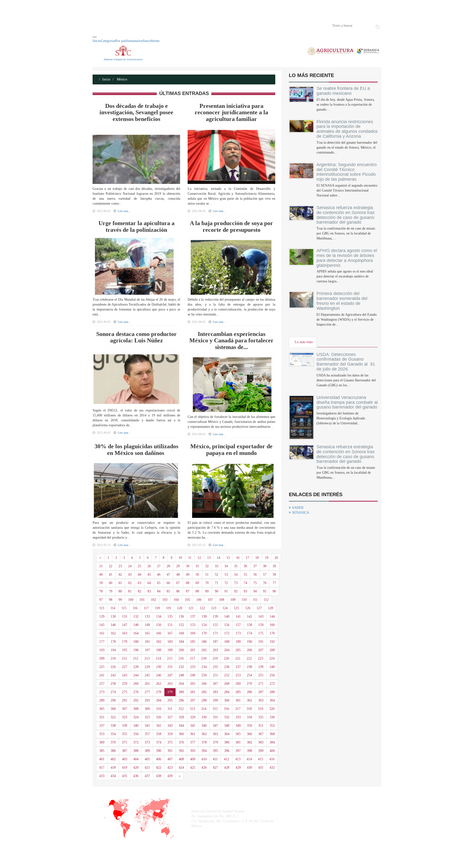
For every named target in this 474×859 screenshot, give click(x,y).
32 (207, 566)
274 (113, 692)
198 (158, 650)
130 (113, 616)
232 (181, 667)
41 (110, 574)
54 (235, 574)
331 (215, 717)
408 (181, 759)
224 (272, 658)
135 (170, 616)
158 (249, 625)
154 (204, 625)
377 (192, 742)
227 (124, 667)
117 (146, 608)
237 (238, 667)
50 (197, 574)
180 (135, 642)
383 (260, 742)
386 (113, 751)
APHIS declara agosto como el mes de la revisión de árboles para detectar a (346, 258)
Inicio (100, 25)
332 (226, 717)
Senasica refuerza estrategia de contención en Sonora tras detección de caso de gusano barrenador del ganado (345, 215)
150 (158, 625)
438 (158, 776)
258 (113, 683)
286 (249, 692)
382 (249, 742)
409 (192, 759)
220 (226, 658)
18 (257, 558)
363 (215, 734)
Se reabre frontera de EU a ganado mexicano (343, 91)
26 (149, 566)
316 (226, 709)
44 (139, 574)
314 (203, 709)
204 (226, 650)
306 (113, 709)
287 (260, 692)
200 (181, 650)
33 (216, 566)
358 (158, 734)
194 (113, 650)
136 (181, 616)
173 (238, 633)
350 (249, 725)
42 (120, 574)
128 (270, 608)
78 (101, 591)
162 (113, 633)
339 (124, 725)
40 (101, 574)
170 (204, 633)
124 (225, 608)
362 (204, 734)
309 (147, 709)
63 (139, 583)
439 (170, 776)
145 (101, 625)
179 (124, 642)
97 (101, 600)
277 (147, 692)
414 (249, 759)
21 (101, 566)
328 (181, 717)
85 (168, 591)
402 (113, 759)
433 (101, 776)
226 (113, 667)
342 (158, 725)
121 (191, 608)
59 (101, 583)
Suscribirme (151, 41)
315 (215, 709)
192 (272, 642)
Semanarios (135, 41)
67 (178, 583)
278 (158, 692)
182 (158, 642)
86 (178, 591)
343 (170, 725)
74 (245, 583)
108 (221, 600)
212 (135, 658)
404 (135, 759)
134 (158, 616)
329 (192, 717)
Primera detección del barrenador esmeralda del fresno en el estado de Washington (341, 301)
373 (147, 742)
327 (170, 717)
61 (120, 583)
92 (235, 591)
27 (158, 566)
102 (153, 600)
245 (147, 675)
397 (238, 751)
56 (255, 574)
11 (189, 558)
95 (264, 591)
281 (192, 692)
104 (176, 600)
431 (260, 767)
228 (135, 667)
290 (113, 700)
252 (226, 675)
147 (124, 625)
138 (204, 616)
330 (204, 717)
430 (249, 767)
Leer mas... (124, 211)
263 (170, 683)
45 (149, 574)
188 (226, 642)
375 (170, 742)
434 (113, 776)
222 (249, 658)
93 (245, 591)
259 (124, 683)
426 (204, 767)
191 (260, 642)
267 (215, 683)
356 (135, 734)
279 (170, 692)
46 (158, 574)
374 (158, 742)
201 (192, 650)
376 (181, 742)
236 (226, 667)
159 (260, 625)
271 (260, 683)
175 (260, 633)
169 (192, 633)
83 (149, 591)
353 (101, 734)
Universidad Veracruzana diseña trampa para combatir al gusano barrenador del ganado (347, 402)
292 (135, 700)
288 (272, 692)
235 (215, 667)
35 (235, 566)
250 (204, 675)
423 (170, 767)
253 (238, 675)
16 (237, 558)
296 (181, 700)
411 (215, 759)
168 (181, 633)
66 (168, 583)
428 (226, 767)
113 (101, 608)
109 (233, 600)
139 (215, 616)
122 (202, 608)
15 (228, 558)
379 (215, 742)
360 (181, 734)
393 (192, 751)
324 (135, 717)
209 (101, 658)
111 (255, 600)
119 (168, 608)
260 (135, 683)
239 (260, 667)
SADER (297, 507)
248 (181, 675)
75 (255, 583)
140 (226, 616)
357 (147, 734)
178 (113, 642)
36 (245, 566)
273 (101, 692)
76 (264, 583)
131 (124, 616)
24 (130, 566)
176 (272, 633)
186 (204, 642)
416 (272, 759)
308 (135, 709)
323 (124, 717)
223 (260, 658)
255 (260, 675)
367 (260, 734)
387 (124, 751)
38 (264, 566)
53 (226, 574)
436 (135, 776)
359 (170, 734)
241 (101, 675)
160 (272, 625)
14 (218, 558)
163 (124, 633)
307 (124, 709)
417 (101, 767)
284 (226, 692)
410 (204, 759)
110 (244, 600)
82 (139, 591)
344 (181, 725)
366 (249, 734)
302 (249, 700)
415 (260, 759)
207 (260, 650)
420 (135, 767)
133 (147, 616)
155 (215, 625)
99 (120, 600)
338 (113, 725)
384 (272, 742)
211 (124, 658)
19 (266, 558)
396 (226, 751)
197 (147, 650)
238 (249, 667)
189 (238, 642)
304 (272, 700)
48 (178, 574)
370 (113, 742)
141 (238, 616)
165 (147, 633)
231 (170, 667)
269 (238, 683)
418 (113, 767)
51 (207, 574)
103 (164, 600)
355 (124, 734)
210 (113, 658)
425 (192, 767)
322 (113, 717)
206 (249, 650)
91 (226, 591)
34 (226, 566)
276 (135, 692)
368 (272, 734)
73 (235, 583)
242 (113, 675)
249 (192, 675)
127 (259, 608)
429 (238, 767)
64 (149, 583)
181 (147, 642)
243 (124, 675)
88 (197, 591)
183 (170, 642)
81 (130, 591)
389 (147, 751)
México (121, 79)
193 (101, 650)
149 (147, 625)
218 (203, 658)
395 (215, 751)
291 (124, 700)
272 (272, 683)
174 (249, 633)
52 (216, 574)
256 (272, 675)
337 (101, 725)
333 (238, 717)
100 (130, 600)
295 (170, 700)
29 (178, 566)
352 (272, 725)
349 (238, 725)
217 (192, 658)
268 (226, 683)
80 (120, 591)
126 (247, 608)
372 (135, 742)
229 (147, 667)
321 (101, 717)
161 (101, 633)
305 (101, 709)
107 (210, 600)
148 (135, 625)
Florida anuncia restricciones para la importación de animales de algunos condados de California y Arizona (347, 129)
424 (181, 767)
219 (215, 658)
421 (147, 767)
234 (204, 667)
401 (101, 759)
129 (101, 616)
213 (147, 658)
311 (169, 709)
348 (226, 725)
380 (226, 742)
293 (147, 700)
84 (158, 591)
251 (215, 675)
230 (158, 667)
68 (187, 583)
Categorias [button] (108, 41)
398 (249, 751)
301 (238, 700)
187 (215, 642)
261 (147, 683)
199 (170, 650)
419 (124, 767)
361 (192, 734)
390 (158, 751)
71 (216, 583)
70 (207, 583)
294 (158, 700)
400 (272, 751)
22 (110, 566)
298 (204, 700)
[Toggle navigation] (95, 37)
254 (249, 675)
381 (238, 742)
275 (124, 692)
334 (249, 717)
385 (101, 751)
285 (238, 692)
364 (226, 734)
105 (187, 600)
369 (101, 742)
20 (276, 558)
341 (147, 725)
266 (204, 683)
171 (215, 633)
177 (101, 642)
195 (124, 650)
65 (158, 583)
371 (124, 742)
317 (237, 709)
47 (168, 574)
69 (197, 583)
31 (197, 566)
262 (158, 683)
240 (272, 667)
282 (204, 692)
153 (192, 625)
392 (181, 751)
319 (260, 709)
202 (204, 650)
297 (192, 700)
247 (170, 675)
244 (135, 675)
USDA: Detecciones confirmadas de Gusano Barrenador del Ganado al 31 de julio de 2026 (345, 361)
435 (124, 776)
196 (135, 650)
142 (249, 616)
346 (204, 725)
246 (158, 675)
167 (170, 633)
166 (158, 633)
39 (274, 566)
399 (260, 751)
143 (260, 616)
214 (158, 658)
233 (192, 667)
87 (187, 591)
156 (226, 625)
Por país (121, 41)
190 (249, 642)
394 (204, 751)
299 (215, 700)
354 (113, 734)
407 (170, 759)
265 (192, 683)
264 (181, 683)
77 (274, 583)
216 (181, 658)
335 (260, 717)
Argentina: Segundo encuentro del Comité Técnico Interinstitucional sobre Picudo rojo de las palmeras (346, 172)
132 (135, 616)
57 (264, 574)
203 (215, 650)
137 (192, 616)
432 (272, 767)
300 (226, 700)
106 (198, 600)
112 (266, 600)
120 (179, 608)
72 (226, 583)
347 (215, 725)
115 (123, 608)
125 (236, 608)
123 (213, 608)
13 (209, 558)
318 (249, 709)
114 (112, 608)
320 (272, 709)
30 (187, 566)
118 (157, 608)
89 (207, 591)
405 (147, 759)
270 (249, 683)
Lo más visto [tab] (304, 342)
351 (260, 725)
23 (120, 566)
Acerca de (120, 25)
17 (247, 558)
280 (181, 692)
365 (238, 734)
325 (147, 717)
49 (187, 574)
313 (192, 709)
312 (181, 709)
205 (238, 650)
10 (180, 558)
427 (215, 767)
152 (181, 625)
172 (226, 633)
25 (139, 566)
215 (169, 658)
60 (110, 583)
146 (113, 625)
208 (272, 650)
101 (142, 600)
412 (226, 759)
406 (158, 759)
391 (170, 751)
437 (147, 776)
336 (272, 717)
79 (110, 591)
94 (255, 591)
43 (130, 574)
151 (170, 625)
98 (110, 600)
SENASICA (300, 512)
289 (101, 700)
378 (204, 742)
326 (158, 717)
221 (237, 658)
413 (237, 759)
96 (274, 591)
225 (101, 667)
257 (101, 683)
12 (199, 558)
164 (135, 633)
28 (168, 566)
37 (255, 566)
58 (274, 574)
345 (192, 725)
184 (181, 642)
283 (215, 692)
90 (216, 591)
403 (124, 759)
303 (260, 700)
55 (245, 574)
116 (135, 608)
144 (272, 616)
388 (135, 751)
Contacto (144, 25)
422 (158, 767)
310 (158, 709)
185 (192, 642)
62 (130, 583)
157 (238, 625)
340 (135, 725)
